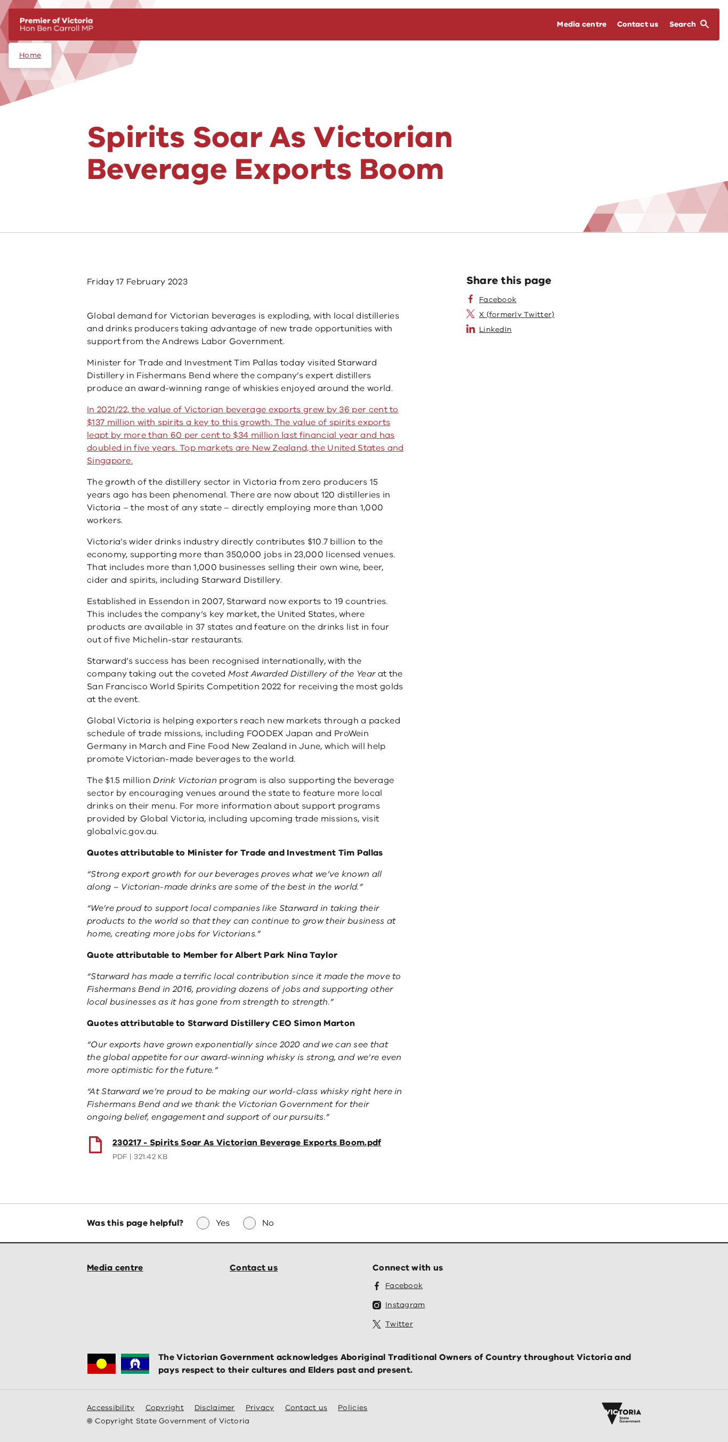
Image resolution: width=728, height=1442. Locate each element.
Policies (352, 1408)
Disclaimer (215, 1408)
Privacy (260, 1408)
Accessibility (111, 1408)
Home (30, 55)
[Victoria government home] (621, 1414)
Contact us (254, 1268)
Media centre (115, 1268)
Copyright (164, 1408)
